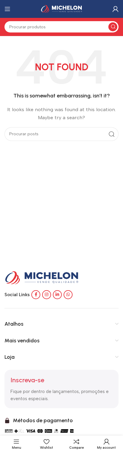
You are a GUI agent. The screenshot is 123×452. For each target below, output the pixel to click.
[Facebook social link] (35, 294)
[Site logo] (61, 8)
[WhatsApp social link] (68, 294)
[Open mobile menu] (7, 9)
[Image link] (41, 277)
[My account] (116, 9)
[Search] (112, 26)
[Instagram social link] (46, 294)
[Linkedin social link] (57, 294)
